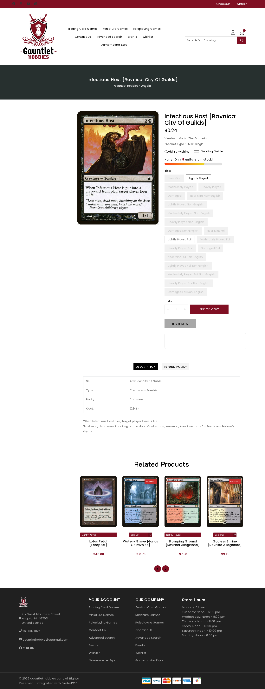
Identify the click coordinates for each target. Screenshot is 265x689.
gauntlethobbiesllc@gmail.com (45, 639)
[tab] (145, 366)
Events (94, 645)
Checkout (223, 4)
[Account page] (233, 33)
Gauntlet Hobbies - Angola (132, 86)
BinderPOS (69, 683)
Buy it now (180, 324)
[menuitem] (82, 29)
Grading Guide (212, 151)
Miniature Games (101, 615)
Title (168, 171)
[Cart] (242, 33)
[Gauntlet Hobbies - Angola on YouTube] (28, 4)
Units (168, 301)
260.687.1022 (31, 631)
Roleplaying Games (103, 622)
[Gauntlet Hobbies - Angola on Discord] (36, 4)
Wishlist (241, 4)
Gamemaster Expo (102, 660)
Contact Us (97, 630)
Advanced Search (102, 638)
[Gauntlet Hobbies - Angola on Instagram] (21, 4)
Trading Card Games (104, 607)
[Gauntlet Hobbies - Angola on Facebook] (13, 4)
